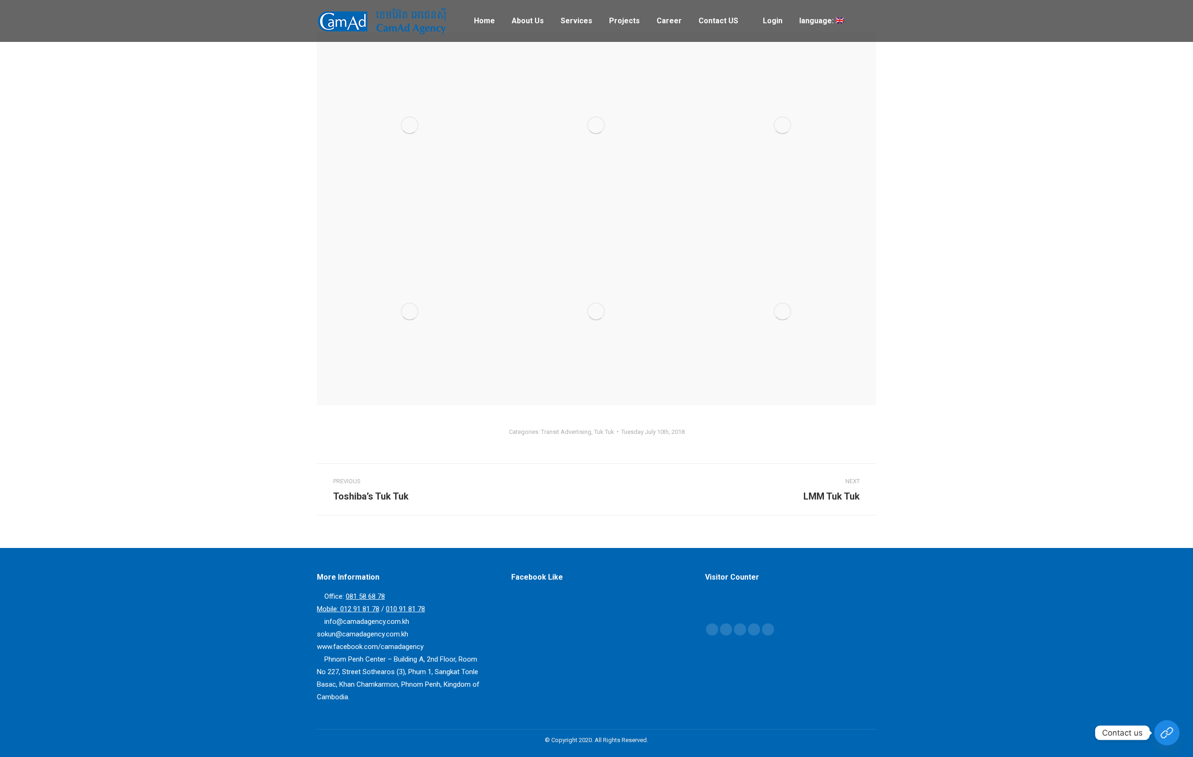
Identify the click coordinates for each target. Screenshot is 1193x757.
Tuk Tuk (604, 431)
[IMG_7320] (783, 312)
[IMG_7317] (410, 312)
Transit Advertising (566, 431)
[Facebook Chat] (1166, 732)
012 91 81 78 (359, 609)
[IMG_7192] (596, 126)
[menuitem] (484, 21)
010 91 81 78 (405, 609)
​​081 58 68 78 (365, 596)
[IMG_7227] (783, 126)
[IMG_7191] (410, 126)
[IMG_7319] (596, 312)
